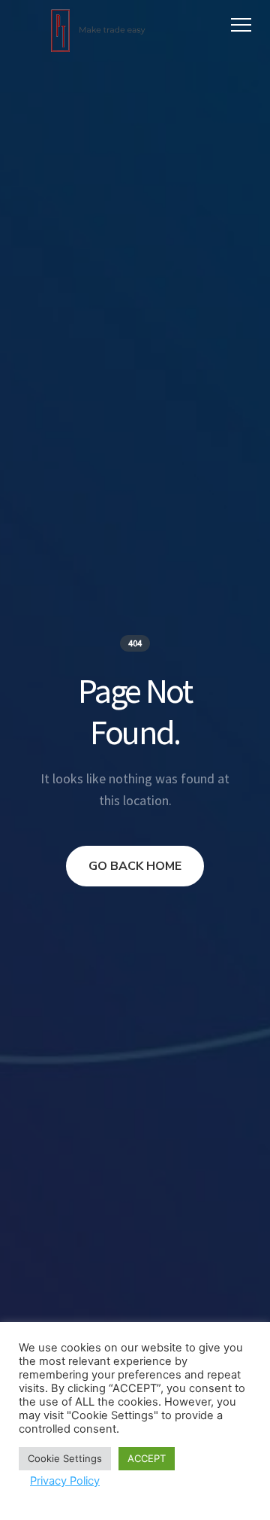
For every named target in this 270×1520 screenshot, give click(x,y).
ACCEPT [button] (147, 1458)
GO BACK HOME (135, 866)
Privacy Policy (65, 1481)
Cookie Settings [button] (65, 1458)
